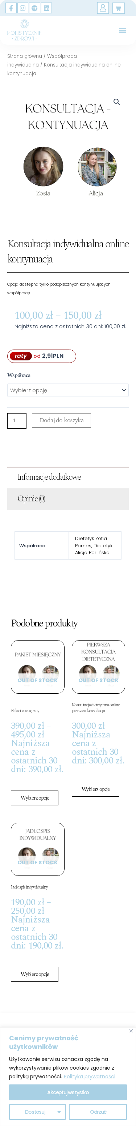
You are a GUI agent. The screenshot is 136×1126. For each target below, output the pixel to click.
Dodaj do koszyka (62, 420)
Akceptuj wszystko (68, 1092)
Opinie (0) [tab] (31, 499)
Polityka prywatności (89, 1076)
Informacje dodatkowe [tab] (49, 477)
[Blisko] (131, 1030)
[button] (123, 30)
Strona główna (24, 56)
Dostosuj (35, 1112)
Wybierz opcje (35, 798)
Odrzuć (98, 1112)
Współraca (18, 376)
